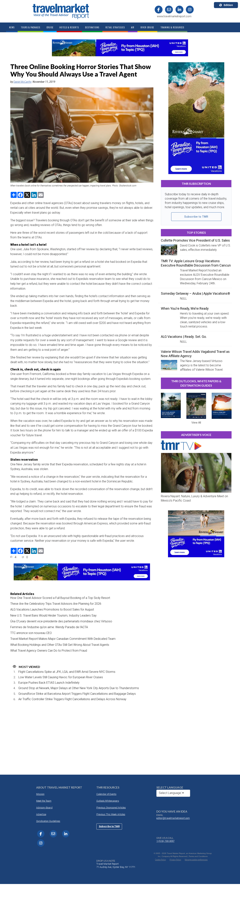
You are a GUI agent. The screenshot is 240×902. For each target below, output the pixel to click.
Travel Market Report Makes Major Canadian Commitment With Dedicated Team (63, 639)
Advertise (41, 814)
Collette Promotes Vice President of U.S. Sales (195, 240)
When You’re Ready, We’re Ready (185, 308)
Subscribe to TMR (196, 216)
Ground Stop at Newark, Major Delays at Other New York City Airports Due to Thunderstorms (78, 688)
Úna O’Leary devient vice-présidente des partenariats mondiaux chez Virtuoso (61, 621)
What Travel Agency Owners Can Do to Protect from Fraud (48, 650)
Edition (228, 5)
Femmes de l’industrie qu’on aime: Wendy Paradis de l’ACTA (49, 627)
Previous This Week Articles (110, 814)
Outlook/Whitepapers (107, 800)
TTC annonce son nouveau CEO (31, 633)
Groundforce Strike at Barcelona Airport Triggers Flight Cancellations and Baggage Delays (77, 693)
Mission (40, 794)
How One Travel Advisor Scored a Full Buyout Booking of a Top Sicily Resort (60, 598)
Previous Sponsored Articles (111, 807)
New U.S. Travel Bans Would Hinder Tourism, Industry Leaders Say (53, 615)
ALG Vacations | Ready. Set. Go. (184, 337)
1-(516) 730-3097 (165, 841)
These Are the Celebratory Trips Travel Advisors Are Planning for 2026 (55, 603)
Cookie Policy (160, 860)
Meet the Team (43, 800)
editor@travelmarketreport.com (173, 818)
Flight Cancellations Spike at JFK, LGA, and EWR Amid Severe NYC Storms (66, 672)
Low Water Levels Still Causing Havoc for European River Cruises (60, 677)
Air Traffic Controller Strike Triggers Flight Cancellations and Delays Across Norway (72, 699)
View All (196, 422)
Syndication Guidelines (48, 821)
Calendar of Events (106, 794)
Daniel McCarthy (23, 81)
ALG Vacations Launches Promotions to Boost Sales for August (52, 609)
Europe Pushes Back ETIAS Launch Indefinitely (49, 682)
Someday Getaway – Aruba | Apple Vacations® (195, 293)
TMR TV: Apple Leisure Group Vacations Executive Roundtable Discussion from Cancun (196, 263)
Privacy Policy (175, 860)
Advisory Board (44, 807)
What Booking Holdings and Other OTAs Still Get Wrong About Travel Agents (59, 645)
